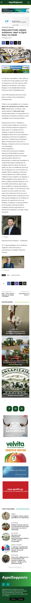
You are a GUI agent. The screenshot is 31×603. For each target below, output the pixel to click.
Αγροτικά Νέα (15, 358)
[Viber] (11, 43)
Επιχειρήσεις (9, 13)
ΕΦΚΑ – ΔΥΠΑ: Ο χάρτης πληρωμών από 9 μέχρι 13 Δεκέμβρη (8, 295)
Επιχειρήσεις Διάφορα (19, 13)
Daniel (8, 275)
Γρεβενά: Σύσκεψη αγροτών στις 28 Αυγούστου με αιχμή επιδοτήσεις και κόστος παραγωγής (15, 362)
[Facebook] (3, 43)
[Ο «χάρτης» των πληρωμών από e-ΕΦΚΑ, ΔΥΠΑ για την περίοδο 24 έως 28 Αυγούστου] (6, 548)
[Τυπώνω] (19, 43)
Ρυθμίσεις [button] (5, 599)
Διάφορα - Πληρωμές (16, 544)
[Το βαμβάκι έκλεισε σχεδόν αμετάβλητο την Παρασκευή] (15, 320)
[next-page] (5, 401)
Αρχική (3, 13)
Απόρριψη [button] (20, 599)
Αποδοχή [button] (13, 599)
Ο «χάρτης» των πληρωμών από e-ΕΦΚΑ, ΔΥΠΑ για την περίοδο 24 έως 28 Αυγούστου (19, 549)
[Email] (15, 43)
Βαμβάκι (15, 329)
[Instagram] (15, 408)
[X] (7, 43)
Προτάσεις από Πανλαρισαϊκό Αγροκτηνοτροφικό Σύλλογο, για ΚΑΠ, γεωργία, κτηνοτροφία (15, 393)
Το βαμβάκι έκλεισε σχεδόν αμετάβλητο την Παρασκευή (15, 332)
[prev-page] (3, 401)
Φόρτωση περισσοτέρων (15, 567)
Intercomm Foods (15, 275)
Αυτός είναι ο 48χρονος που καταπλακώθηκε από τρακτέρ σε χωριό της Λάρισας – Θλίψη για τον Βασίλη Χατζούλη (19, 560)
